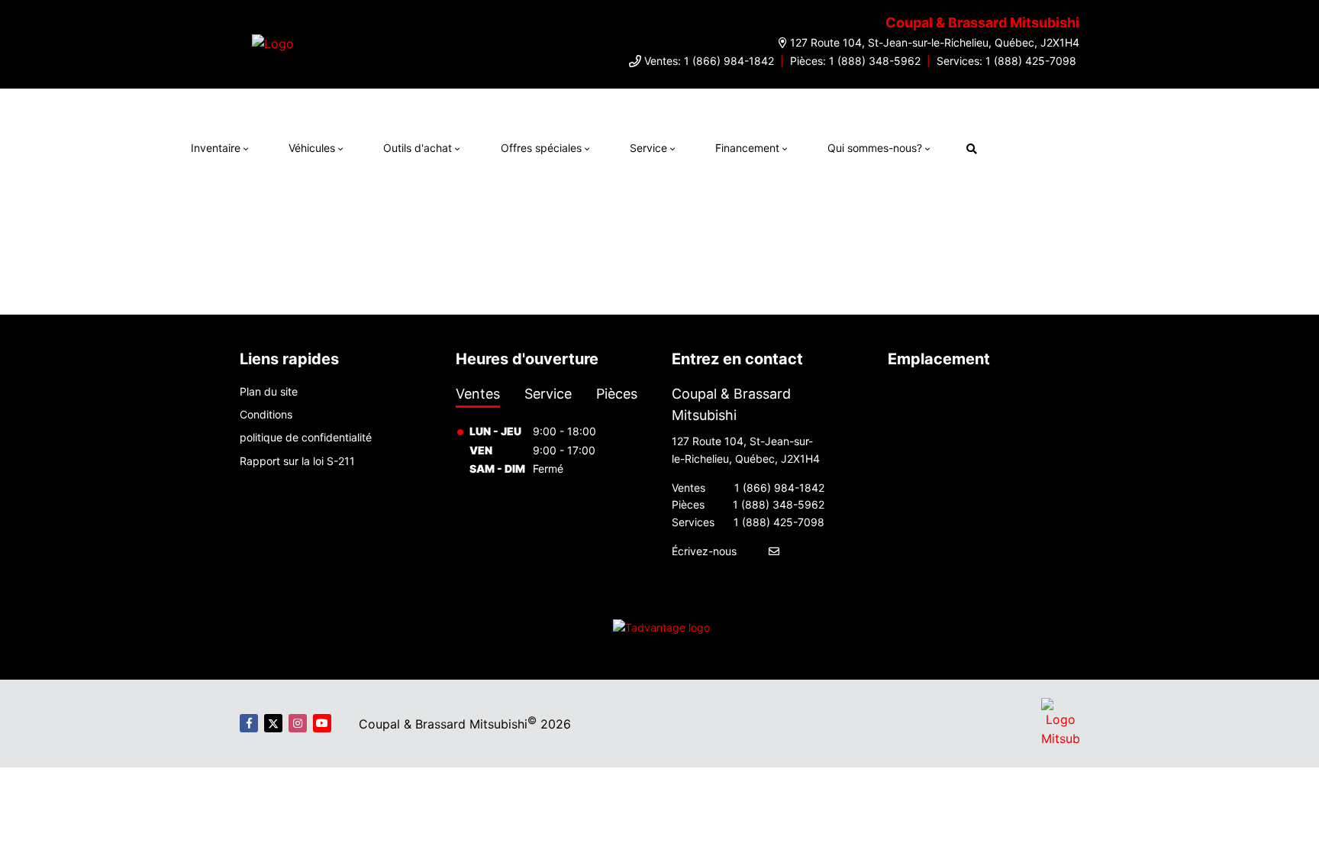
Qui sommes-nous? (874, 147)
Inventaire (215, 147)
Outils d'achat (417, 147)
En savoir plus (943, 103)
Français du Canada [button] (1067, 146)
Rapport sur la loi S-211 (297, 460)
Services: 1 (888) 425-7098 (1006, 60)
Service (648, 147)
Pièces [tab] (616, 394)
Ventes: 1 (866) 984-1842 (709, 60)
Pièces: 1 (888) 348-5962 (855, 60)
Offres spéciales (541, 147)
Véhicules (312, 147)
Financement (747, 147)
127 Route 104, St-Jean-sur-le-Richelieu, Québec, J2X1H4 (934, 42)
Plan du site (269, 391)
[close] (1000, 104)
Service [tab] (548, 394)
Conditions (266, 414)
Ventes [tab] (478, 394)
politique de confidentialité (306, 437)
